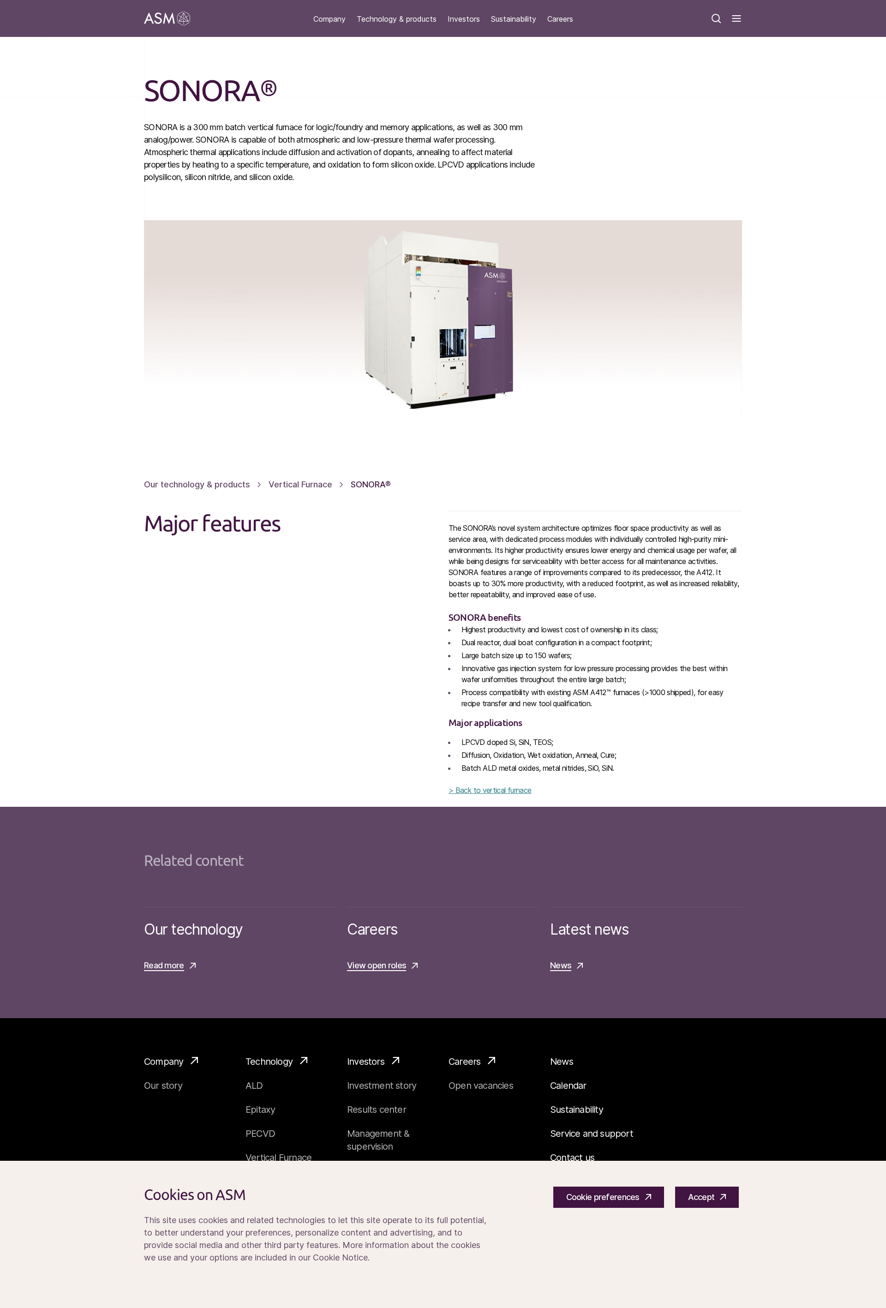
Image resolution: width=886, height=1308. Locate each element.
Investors (464, 19)
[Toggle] (736, 18)
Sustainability (513, 19)
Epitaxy (260, 1109)
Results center (376, 1109)
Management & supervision (378, 1140)
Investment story (381, 1085)
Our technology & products (197, 484)
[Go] (167, 18)
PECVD (260, 1133)
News (561, 1061)
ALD (254, 1085)
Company (329, 19)
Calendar (568, 1085)
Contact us (572, 1157)
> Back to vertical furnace (490, 790)
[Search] (716, 18)
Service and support (591, 1133)
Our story (163, 1085)
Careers (560, 19)
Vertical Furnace (300, 484)
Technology (269, 1061)
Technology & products (397, 19)
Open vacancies (481, 1085)
